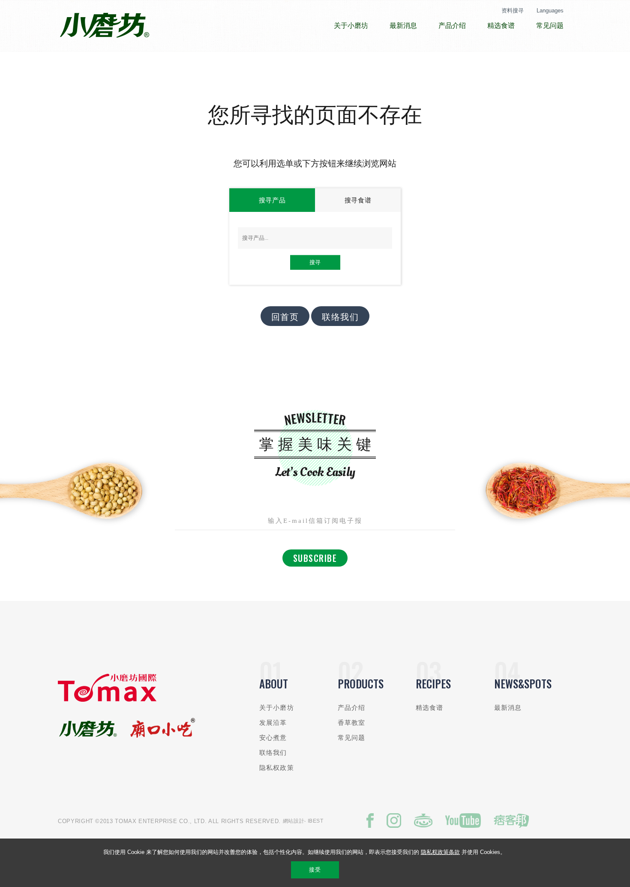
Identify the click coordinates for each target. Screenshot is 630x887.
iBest (316, 821)
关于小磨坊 (276, 707)
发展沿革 (273, 722)
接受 (315, 869)
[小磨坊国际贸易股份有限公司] (107, 700)
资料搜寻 (512, 10)
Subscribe (315, 558)
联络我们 (340, 316)
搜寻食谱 (358, 200)
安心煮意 (273, 737)
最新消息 (508, 707)
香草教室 (352, 722)
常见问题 (352, 737)
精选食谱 (430, 707)
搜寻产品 (272, 200)
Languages (550, 10)
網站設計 (294, 821)
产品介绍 (352, 707)
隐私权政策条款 (440, 852)
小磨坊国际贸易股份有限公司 (104, 25)
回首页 (285, 316)
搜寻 (315, 262)
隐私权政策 (276, 767)
